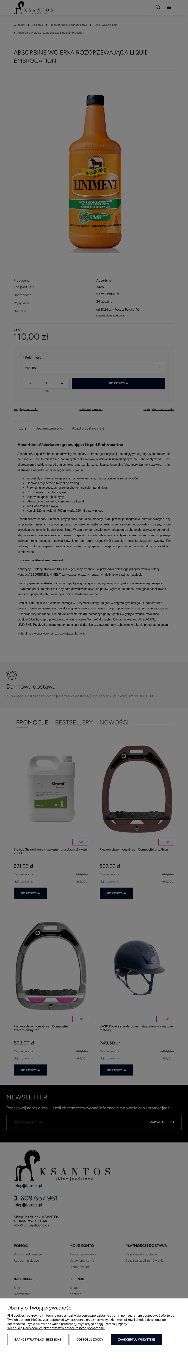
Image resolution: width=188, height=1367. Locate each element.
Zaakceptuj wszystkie (136, 1339)
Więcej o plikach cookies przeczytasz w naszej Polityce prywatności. (56, 1328)
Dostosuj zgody (89, 1339)
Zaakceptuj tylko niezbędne (37, 1339)
